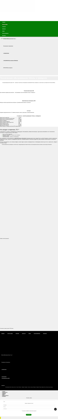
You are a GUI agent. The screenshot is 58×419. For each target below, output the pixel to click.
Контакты (4, 35)
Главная (3, 22)
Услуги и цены (4, 24)
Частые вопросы (5, 33)
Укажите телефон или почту (29, 403)
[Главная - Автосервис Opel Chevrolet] (16, 8)
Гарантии (17, 333)
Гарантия (4, 26)
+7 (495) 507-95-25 (6, 53)
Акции (30, 333)
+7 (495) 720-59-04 (3, 376)
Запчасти (4, 28)
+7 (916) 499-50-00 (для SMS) (5, 378)
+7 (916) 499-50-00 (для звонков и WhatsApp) (10, 60)
